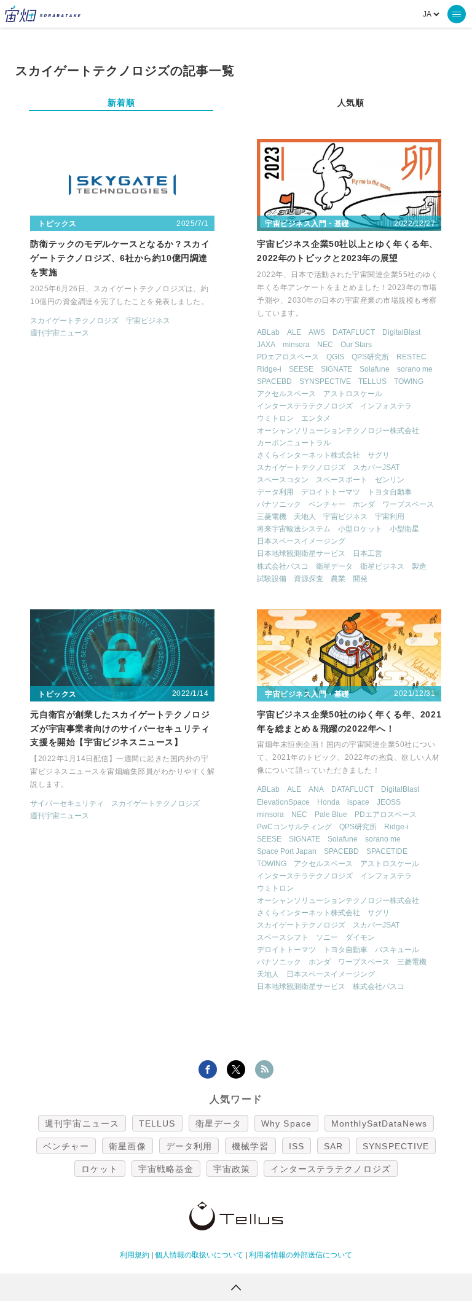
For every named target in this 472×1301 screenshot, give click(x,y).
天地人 (305, 516)
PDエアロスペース (288, 357)
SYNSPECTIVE (325, 381)
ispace (358, 802)
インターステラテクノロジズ (305, 406)
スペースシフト (283, 937)
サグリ (379, 455)
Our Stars (356, 344)
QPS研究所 (370, 357)
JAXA (266, 344)
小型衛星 (404, 529)
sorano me (415, 369)
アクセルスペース (286, 393)
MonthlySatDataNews (379, 1123)
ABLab (268, 332)
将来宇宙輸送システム (294, 529)
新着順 (121, 102)
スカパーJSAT (376, 467)
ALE (294, 332)
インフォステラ (386, 406)
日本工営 (367, 553)
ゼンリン (389, 479)
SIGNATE (336, 369)
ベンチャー (327, 504)
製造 (419, 566)
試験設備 (271, 578)
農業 (338, 578)
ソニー (327, 937)
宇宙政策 (231, 1169)
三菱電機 (271, 516)
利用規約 (134, 1255)
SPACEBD (274, 381)
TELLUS (372, 381)
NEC (325, 344)
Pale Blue (331, 814)
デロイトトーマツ (330, 492)
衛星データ (334, 566)
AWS (317, 332)
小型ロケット (360, 529)
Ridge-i (269, 369)
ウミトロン (275, 418)
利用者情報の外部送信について (300, 1255)
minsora (296, 344)
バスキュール (397, 949)
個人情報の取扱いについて (199, 1255)
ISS (296, 1146)
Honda (328, 802)
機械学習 (250, 1146)
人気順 (350, 102)
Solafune (375, 369)
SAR (333, 1146)
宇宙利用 (389, 516)
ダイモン (360, 937)
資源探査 (308, 578)
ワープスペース (408, 504)
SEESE (301, 369)
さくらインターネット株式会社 (308, 455)
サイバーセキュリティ (67, 803)
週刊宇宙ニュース (59, 333)
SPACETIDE (386, 851)
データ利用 (275, 492)
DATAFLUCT (353, 332)
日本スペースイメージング (301, 541)
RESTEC (411, 357)
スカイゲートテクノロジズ (74, 320)
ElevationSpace (283, 802)
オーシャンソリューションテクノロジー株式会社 (338, 430)
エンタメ (316, 418)
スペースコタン (283, 479)
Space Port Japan (287, 851)
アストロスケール (352, 393)
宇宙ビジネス (148, 320)
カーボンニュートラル (294, 443)
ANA (316, 789)
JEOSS (389, 802)
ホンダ (364, 504)
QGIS (335, 357)
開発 (360, 578)
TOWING (408, 381)
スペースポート (342, 479)
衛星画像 (127, 1146)
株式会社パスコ (283, 566)
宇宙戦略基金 (166, 1169)
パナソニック (279, 504)
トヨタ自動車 (390, 492)
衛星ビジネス (382, 566)
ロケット (99, 1169)
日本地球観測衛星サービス (301, 553)
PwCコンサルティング (294, 826)
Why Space (286, 1123)
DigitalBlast (401, 332)
